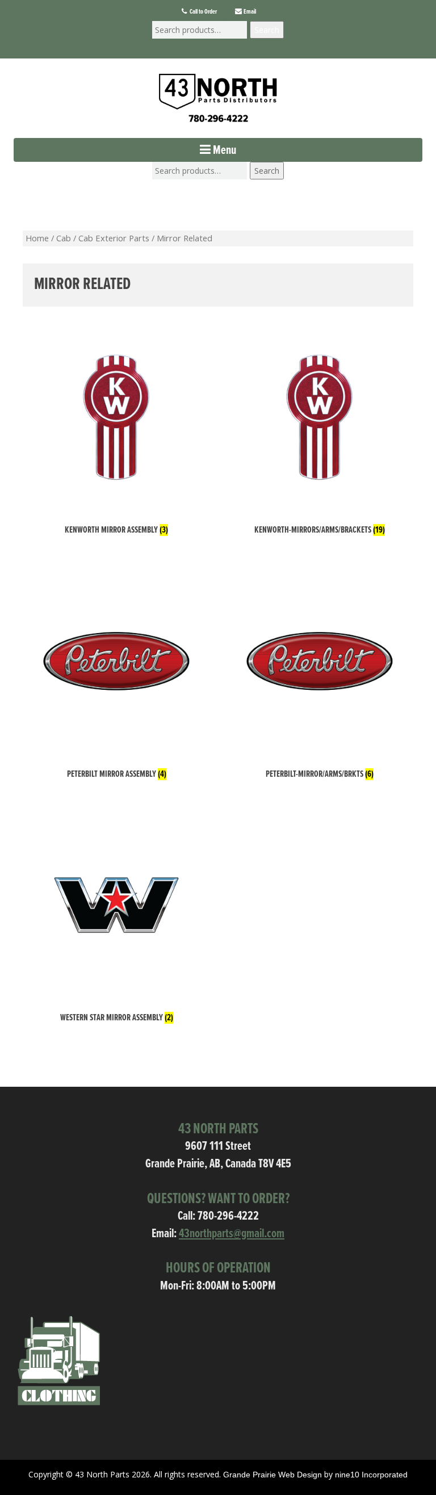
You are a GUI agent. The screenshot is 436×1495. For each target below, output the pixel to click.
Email (249, 11)
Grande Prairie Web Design (272, 1474)
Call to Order (202, 11)
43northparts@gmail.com (231, 1234)
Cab (63, 238)
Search (266, 29)
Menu (223, 151)
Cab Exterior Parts (113, 238)
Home (37, 238)
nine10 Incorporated (371, 1474)
